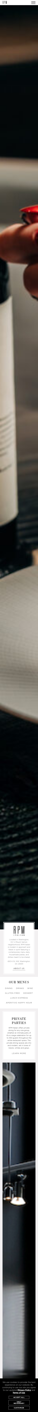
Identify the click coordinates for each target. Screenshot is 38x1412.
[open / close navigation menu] (33, 3)
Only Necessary (19, 1402)
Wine (30, 988)
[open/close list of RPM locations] (5, 2)
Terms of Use (19, 1392)
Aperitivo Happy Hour (19, 1003)
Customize (19, 1408)
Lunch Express (19, 998)
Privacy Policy (24, 1390)
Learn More (19, 1053)
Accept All (19, 1397)
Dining (9, 988)
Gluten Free (12, 993)
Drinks (20, 988)
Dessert (28, 993)
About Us (19, 968)
